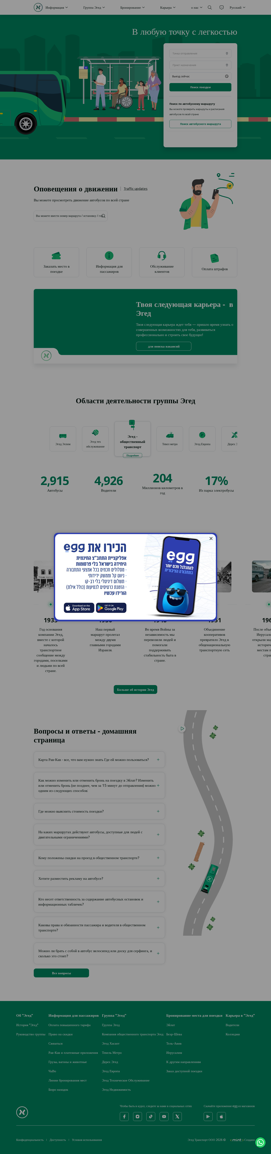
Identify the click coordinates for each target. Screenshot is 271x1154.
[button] (211, 538)
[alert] (135, 577)
